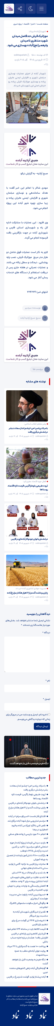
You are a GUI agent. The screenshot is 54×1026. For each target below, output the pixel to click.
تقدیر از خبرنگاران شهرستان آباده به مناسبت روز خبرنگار (30, 914)
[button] (13, 740)
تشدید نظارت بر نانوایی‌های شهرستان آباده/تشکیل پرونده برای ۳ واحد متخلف (29, 879)
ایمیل (46, 699)
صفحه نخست (42, 24)
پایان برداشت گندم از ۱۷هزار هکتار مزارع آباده (27, 593)
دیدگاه (46, 633)
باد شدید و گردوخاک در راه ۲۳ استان (29, 873)
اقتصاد (26, 24)
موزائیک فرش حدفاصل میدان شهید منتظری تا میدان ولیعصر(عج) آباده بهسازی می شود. (27, 41)
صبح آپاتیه (23, 1005)
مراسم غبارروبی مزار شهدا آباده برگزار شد (26, 821)
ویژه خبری (17, 24)
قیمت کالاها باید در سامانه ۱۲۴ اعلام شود (26, 929)
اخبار (33, 24)
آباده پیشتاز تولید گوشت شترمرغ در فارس (26, 977)
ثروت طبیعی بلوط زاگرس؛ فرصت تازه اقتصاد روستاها (28, 487)
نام (47, 681)
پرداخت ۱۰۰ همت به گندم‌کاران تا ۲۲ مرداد (26, 946)
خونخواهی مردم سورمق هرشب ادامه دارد (30, 763)
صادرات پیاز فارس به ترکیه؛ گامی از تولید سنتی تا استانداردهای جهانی (28, 866)
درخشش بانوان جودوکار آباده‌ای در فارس (29, 539)
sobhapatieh (20, 55)
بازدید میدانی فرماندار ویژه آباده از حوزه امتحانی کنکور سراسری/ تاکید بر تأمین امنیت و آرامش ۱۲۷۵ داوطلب (29, 847)
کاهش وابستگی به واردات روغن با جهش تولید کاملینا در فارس (27, 888)
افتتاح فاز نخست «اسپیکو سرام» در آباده (27, 816)
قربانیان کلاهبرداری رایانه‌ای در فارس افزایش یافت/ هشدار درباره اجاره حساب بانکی (29, 938)
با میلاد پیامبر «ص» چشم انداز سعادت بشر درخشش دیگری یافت (28, 430)
